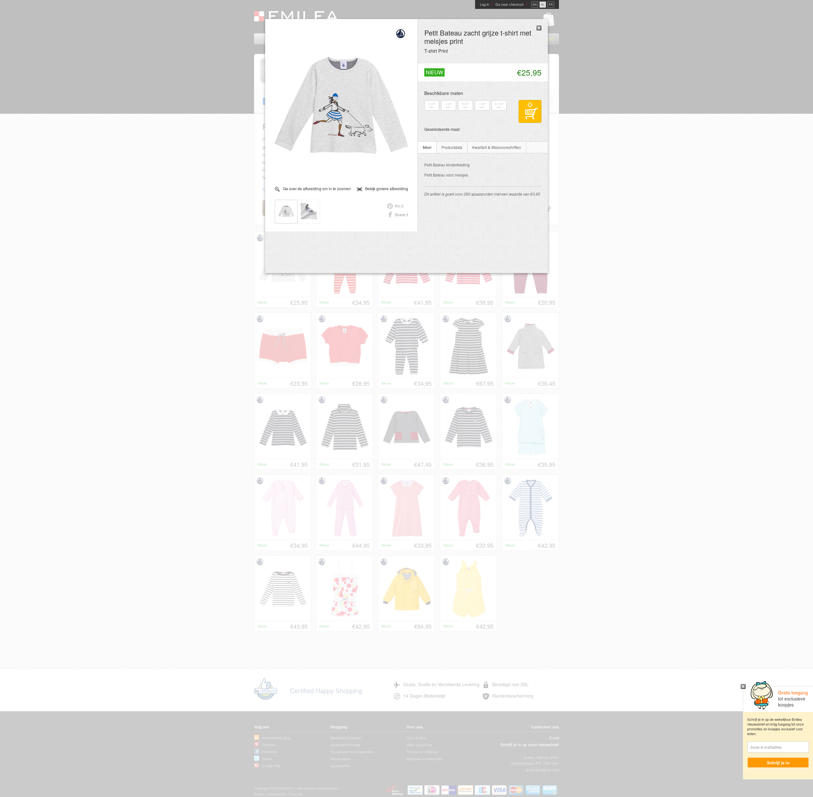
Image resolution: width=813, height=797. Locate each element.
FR (551, 5)
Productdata (451, 147)
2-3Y (431, 105)
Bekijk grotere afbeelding (386, 188)
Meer (427, 147)
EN (535, 5)
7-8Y (482, 105)
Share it (401, 214)
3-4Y (448, 105)
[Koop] (530, 111)
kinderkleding (447, 164)
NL (543, 5)
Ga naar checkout (509, 4)
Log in (484, 4)
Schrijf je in (778, 763)
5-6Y (465, 105)
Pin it (399, 206)
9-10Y (499, 105)
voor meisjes (446, 174)
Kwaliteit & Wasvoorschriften (496, 147)
